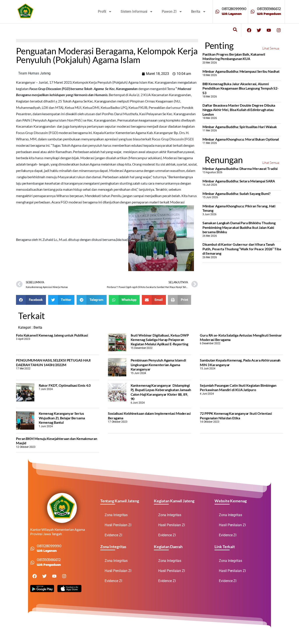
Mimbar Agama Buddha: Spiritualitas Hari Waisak (239, 127)
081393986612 (269, 9)
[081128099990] (217, 11)
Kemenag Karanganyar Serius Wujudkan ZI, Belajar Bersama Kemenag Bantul (62, 417)
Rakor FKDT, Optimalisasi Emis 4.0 (65, 385)
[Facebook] (249, 30)
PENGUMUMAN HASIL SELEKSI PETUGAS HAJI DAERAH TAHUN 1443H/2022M (53, 362)
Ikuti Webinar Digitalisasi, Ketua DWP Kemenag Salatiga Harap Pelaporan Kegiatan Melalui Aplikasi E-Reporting (160, 339)
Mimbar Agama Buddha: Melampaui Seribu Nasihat (241, 71)
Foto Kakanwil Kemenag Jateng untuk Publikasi (52, 335)
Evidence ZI (113, 535)
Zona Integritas (116, 515)
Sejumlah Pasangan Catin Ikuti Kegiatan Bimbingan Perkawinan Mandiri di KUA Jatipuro (238, 387)
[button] (235, 30)
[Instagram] (278, 30)
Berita (195, 11)
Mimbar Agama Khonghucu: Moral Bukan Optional (240, 139)
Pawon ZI (169, 11)
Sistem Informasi (134, 11)
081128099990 (234, 9)
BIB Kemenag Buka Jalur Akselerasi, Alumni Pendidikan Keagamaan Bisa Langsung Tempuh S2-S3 (240, 88)
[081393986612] (252, 11)
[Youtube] (268, 30)
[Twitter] (259, 30)
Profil (102, 11)
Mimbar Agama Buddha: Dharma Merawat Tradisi (240, 168)
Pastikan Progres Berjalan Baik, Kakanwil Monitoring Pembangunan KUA (233, 56)
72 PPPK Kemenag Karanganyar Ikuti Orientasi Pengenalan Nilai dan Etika (236, 415)
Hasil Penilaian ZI (118, 525)
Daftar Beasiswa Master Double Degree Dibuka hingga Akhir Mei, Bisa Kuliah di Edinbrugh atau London (238, 109)
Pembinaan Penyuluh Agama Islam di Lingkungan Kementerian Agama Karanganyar (158, 364)
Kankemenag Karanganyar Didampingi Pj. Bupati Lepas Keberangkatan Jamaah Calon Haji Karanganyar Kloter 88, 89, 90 (161, 392)
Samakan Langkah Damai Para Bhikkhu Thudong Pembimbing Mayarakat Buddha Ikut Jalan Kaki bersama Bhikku (239, 227)
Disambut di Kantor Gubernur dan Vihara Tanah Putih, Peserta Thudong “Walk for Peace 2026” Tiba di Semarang (241, 248)
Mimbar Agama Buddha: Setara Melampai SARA (238, 181)
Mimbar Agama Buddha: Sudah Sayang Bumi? (236, 193)
